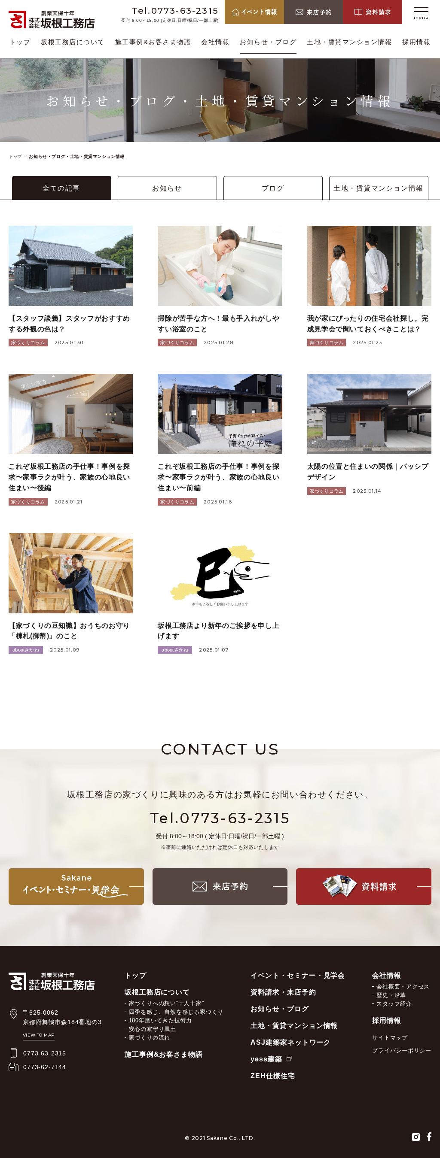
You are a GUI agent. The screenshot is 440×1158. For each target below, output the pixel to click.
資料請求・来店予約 (283, 992)
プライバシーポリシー (401, 1050)
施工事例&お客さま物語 (153, 41)
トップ (20, 41)
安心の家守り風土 (152, 1029)
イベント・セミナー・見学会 (298, 975)
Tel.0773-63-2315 (175, 11)
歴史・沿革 (391, 995)
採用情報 (416, 41)
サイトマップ (390, 1037)
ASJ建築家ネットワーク (291, 1042)
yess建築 (266, 1059)
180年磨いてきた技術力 (160, 1020)
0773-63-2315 (44, 1053)
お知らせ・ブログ (268, 41)
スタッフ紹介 (394, 1003)
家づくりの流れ (149, 1037)
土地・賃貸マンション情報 (349, 41)
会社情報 (215, 41)
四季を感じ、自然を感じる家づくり (176, 1012)
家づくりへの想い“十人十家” (166, 1003)
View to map (39, 1035)
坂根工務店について (73, 41)
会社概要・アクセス (403, 986)
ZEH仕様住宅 (273, 1075)
